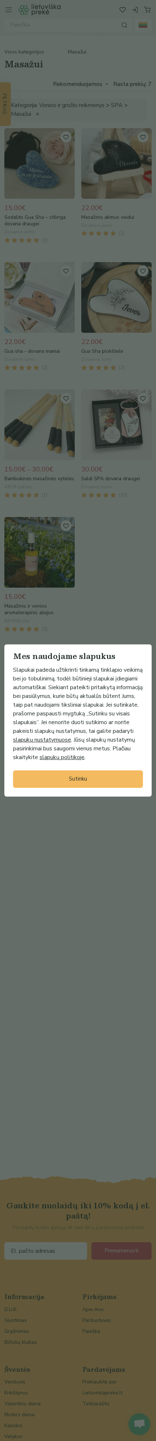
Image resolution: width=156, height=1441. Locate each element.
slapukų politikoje (62, 757)
